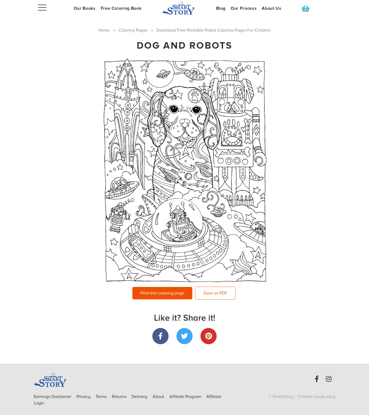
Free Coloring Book (121, 8)
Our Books (85, 8)
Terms (102, 396)
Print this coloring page (162, 293)
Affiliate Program (185, 396)
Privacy (84, 396)
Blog (221, 8)
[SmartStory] (184, 8)
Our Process (244, 8)
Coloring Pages (133, 30)
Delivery (140, 396)
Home (104, 30)
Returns (120, 396)
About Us (271, 8)
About (158, 396)
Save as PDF (215, 293)
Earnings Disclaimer (53, 396)
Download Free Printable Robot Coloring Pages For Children (213, 30)
